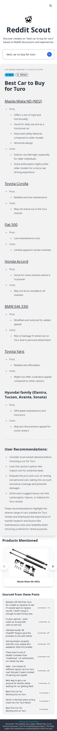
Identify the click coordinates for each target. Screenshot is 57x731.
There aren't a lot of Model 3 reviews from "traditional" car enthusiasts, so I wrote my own (28, 656)
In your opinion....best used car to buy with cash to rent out (28, 622)
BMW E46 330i (16, 306)
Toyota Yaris (14, 351)
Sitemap (22, 721)
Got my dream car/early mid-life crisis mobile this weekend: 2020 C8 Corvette (28, 644)
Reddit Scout (28, 29)
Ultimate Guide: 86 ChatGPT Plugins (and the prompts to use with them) (28, 633)
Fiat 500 (11, 224)
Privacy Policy (32, 721)
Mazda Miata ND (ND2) (23, 101)
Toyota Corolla (16, 183)
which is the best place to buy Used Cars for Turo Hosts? (28, 701)
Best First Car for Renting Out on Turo (28, 693)
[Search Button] (49, 54)
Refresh (23, 75)
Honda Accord (16, 261)
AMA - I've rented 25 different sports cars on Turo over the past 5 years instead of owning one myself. (28, 670)
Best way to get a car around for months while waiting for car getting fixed (28, 683)
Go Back (9, 75)
